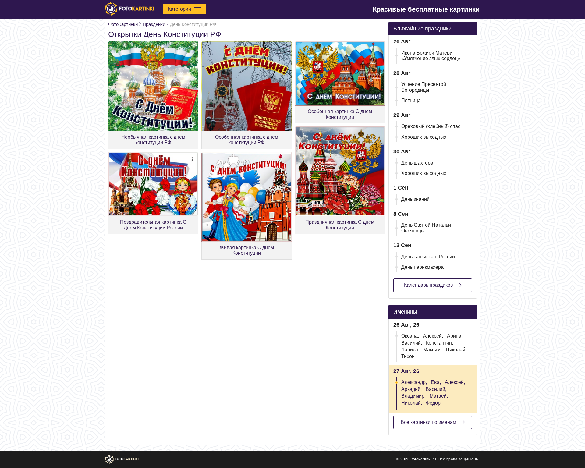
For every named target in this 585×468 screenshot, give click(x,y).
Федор (433, 403)
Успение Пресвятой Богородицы (423, 87)
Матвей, (439, 396)
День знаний (415, 199)
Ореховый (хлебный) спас (430, 126)
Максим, (432, 349)
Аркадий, (411, 389)
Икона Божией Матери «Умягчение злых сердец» (430, 55)
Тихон (408, 356)
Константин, (439, 343)
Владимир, (413, 396)
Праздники (154, 24)
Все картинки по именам (428, 422)
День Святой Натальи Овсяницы (426, 227)
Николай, (456, 349)
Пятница (411, 100)
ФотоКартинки (123, 24)
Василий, (411, 343)
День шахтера (417, 162)
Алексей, (433, 336)
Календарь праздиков (428, 285)
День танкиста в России (428, 256)
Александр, (414, 382)
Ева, (436, 382)
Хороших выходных (423, 137)
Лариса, (410, 349)
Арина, (455, 336)
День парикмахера (422, 267)
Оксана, (410, 336)
